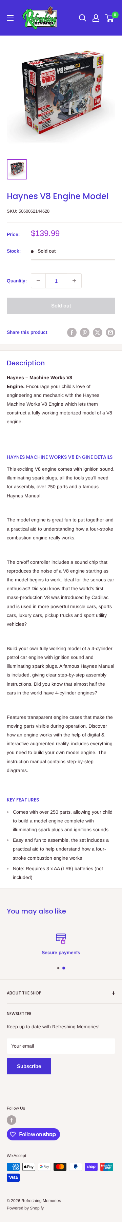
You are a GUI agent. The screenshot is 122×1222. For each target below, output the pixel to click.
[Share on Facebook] (72, 332)
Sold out (61, 305)
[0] (109, 18)
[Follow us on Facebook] (11, 1120)
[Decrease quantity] (38, 281)
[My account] (96, 18)
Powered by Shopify (25, 1208)
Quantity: (17, 280)
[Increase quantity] (74, 281)
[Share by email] (110, 332)
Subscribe (29, 1066)
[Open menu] (10, 18)
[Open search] (82, 18)
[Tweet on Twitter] (97, 332)
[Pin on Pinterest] (84, 332)
